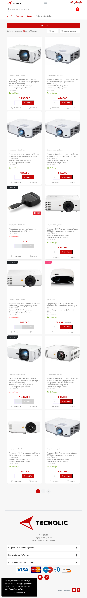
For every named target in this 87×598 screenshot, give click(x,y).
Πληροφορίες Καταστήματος (21, 547)
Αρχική (9, 16)
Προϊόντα (20, 16)
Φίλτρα (44, 25)
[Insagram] (78, 590)
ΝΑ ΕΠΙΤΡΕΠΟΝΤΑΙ (19, 593)
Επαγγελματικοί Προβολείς (17, 75)
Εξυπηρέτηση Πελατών (18, 555)
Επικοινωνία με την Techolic (21, 562)
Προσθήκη (29, 102)
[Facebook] (74, 590)
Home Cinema (51, 299)
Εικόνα (29, 16)
